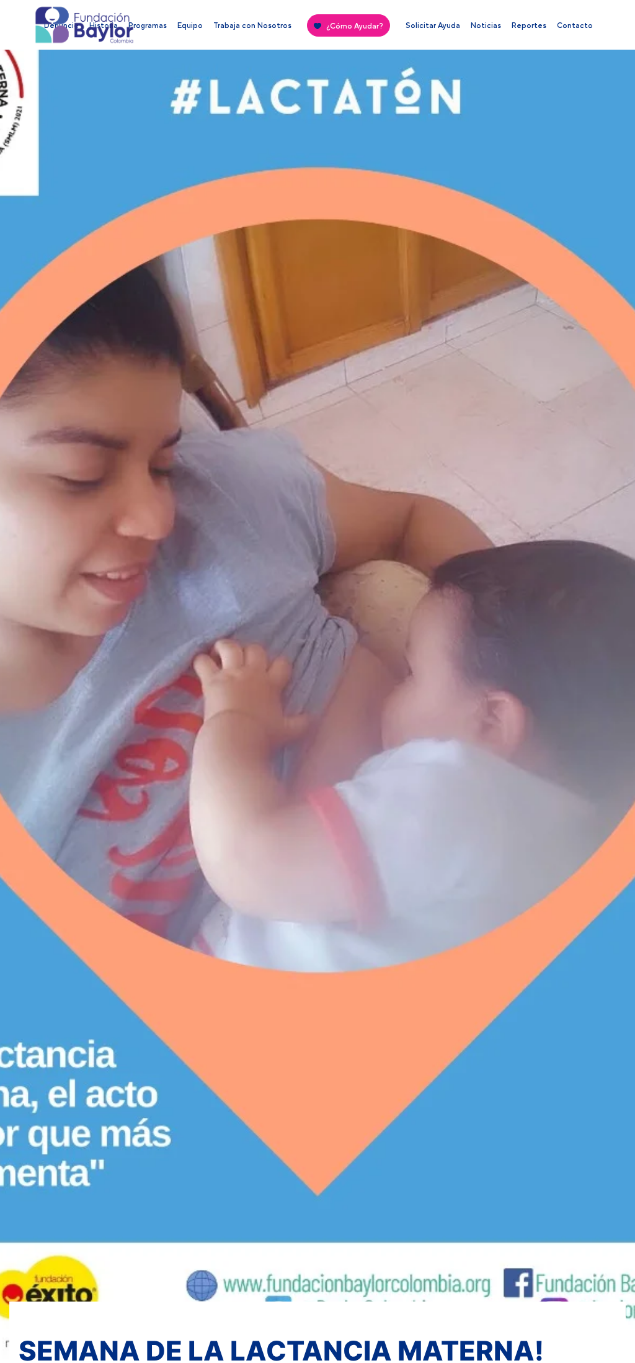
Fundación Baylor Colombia (56, 28)
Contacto (575, 25)
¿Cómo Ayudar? (354, 26)
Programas (147, 25)
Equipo (190, 25)
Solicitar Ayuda (433, 25)
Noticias (486, 25)
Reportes (529, 25)
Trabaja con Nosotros (252, 25)
